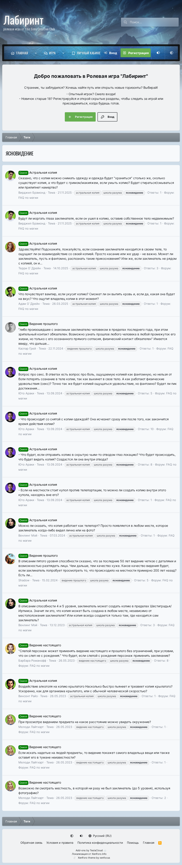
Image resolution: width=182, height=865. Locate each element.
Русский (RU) (102, 835)
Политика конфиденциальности (100, 842)
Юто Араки (26, 393)
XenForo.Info (99, 853)
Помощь (133, 842)
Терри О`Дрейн (29, 268)
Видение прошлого (39, 324)
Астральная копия (38, 172)
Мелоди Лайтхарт (31, 727)
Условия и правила (59, 842)
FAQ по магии (28, 197)
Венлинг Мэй (27, 535)
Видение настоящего (40, 645)
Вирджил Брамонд (31, 192)
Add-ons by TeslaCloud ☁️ (91, 850)
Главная (22, 52)
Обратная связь (31, 842)
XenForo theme (86, 857)
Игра (52, 52)
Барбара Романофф (32, 660)
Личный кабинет (89, 52)
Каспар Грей (27, 348)
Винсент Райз (28, 696)
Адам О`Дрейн (29, 303)
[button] (35, 52)
